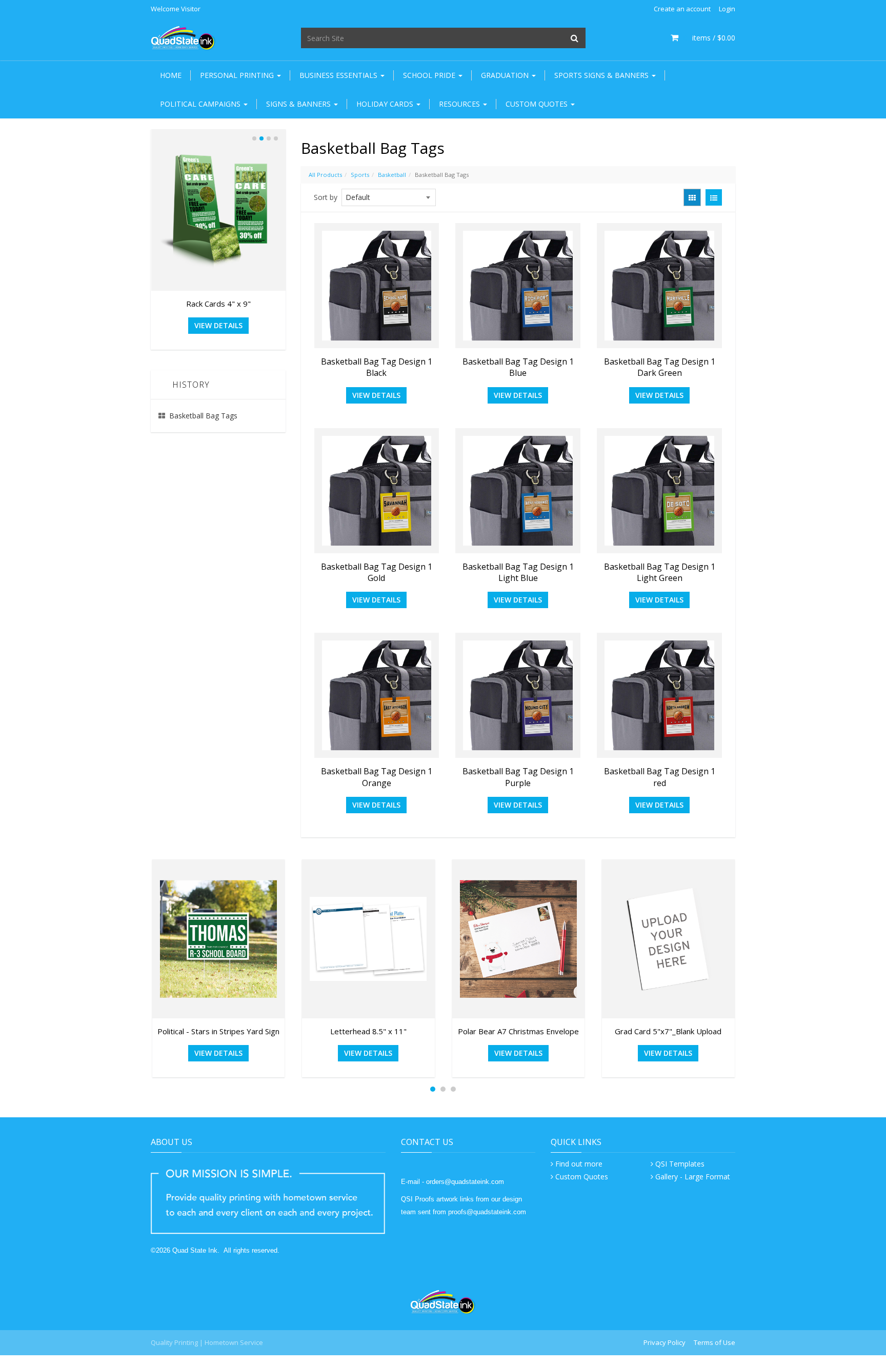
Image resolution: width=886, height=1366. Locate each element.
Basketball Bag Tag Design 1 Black (376, 367)
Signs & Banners (299, 104)
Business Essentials (339, 75)
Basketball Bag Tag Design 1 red (659, 777)
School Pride (430, 75)
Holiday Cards (385, 104)
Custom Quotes (538, 104)
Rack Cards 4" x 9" (218, 303)
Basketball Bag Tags (203, 415)
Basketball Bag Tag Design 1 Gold (376, 572)
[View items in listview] (713, 197)
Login (727, 8)
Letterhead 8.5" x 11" (368, 1031)
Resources (460, 104)
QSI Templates (679, 1164)
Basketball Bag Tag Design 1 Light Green (659, 572)
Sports (360, 174)
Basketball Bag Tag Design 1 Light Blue (518, 572)
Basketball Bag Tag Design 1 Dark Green (659, 367)
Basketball (392, 174)
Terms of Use (714, 1342)
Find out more (578, 1164)
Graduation (506, 75)
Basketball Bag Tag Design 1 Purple (518, 777)
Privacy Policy (664, 1342)
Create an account (682, 8)
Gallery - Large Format (692, 1176)
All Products (325, 174)
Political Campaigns (201, 104)
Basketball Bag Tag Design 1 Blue (518, 367)
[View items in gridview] (692, 197)
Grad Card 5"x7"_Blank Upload (668, 1031)
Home (171, 75)
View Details (376, 395)
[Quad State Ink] (183, 37)
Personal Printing (238, 75)
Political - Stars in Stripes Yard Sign (218, 1031)
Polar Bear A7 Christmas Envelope (518, 1031)
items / (709, 38)
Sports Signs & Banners (602, 75)
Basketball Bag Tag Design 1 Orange (376, 777)
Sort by (325, 197)
